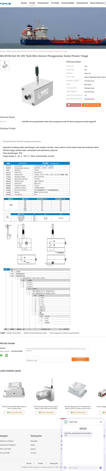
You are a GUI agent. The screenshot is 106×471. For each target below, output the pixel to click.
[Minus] (101, 422)
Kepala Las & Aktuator (6, 441)
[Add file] (65, 467)
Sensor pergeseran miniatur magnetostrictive (64, 333)
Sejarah (32, 445)
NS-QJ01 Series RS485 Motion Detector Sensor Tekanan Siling (14, 407)
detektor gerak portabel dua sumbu (35, 333)
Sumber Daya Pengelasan (8, 445)
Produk (32, 3)
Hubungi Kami (82, 3)
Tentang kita (54, 463)
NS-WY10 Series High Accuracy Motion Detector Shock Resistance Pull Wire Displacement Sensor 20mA (46, 407)
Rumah (24, 3)
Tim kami (33, 453)
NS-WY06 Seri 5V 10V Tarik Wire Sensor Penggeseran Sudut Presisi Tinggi (44, 51)
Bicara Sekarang (97, 3)
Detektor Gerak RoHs (14, 333)
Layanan (33, 449)
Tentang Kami (43, 3)
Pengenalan (33, 441)
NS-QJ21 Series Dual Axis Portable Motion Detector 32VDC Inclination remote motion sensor (78, 407)
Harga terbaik (75, 105)
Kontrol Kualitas (67, 3)
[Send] (100, 467)
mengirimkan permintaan (80, 359)
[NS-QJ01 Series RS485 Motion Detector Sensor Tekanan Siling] (14, 390)
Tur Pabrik (55, 3)
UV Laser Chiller (5, 453)
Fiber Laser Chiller (5, 449)
